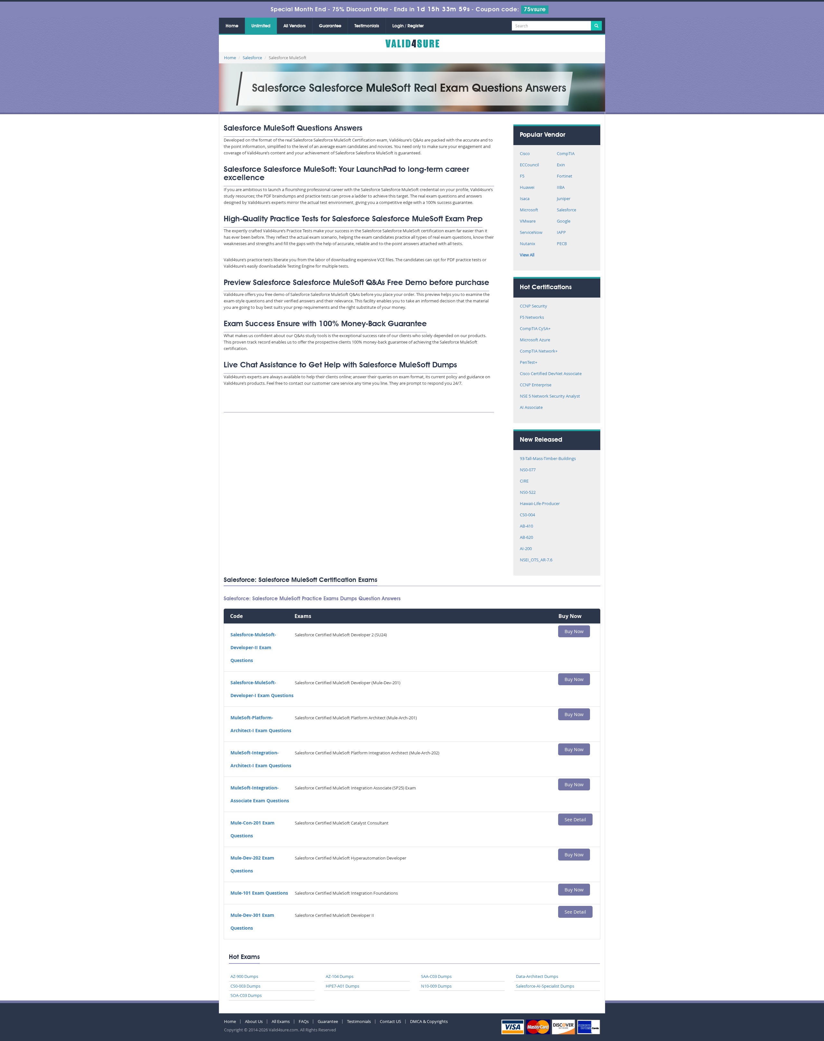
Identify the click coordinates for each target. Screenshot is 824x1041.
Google (563, 221)
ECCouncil (529, 165)
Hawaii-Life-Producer (540, 504)
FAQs (304, 1021)
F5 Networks (532, 317)
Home (232, 26)
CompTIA (566, 154)
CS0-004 (527, 515)
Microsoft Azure (535, 340)
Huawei (527, 187)
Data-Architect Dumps (537, 976)
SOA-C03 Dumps (246, 995)
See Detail (575, 819)
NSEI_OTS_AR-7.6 (536, 560)
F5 (522, 176)
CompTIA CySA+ (535, 329)
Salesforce (252, 57)
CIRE (524, 481)
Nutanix (527, 244)
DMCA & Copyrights (429, 1021)
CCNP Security (533, 306)
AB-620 (526, 537)
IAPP (561, 232)
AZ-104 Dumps (339, 976)
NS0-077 (528, 470)
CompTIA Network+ (538, 351)
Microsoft (529, 210)
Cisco (525, 154)
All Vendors (295, 26)
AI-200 (526, 549)
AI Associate (531, 407)
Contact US (390, 1021)
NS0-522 (528, 492)
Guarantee (330, 26)
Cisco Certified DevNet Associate (551, 374)
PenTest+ (528, 362)
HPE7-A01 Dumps (342, 986)
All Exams (281, 1021)
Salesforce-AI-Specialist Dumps (545, 986)
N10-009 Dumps (436, 986)
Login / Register (408, 26)
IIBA (561, 187)
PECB (562, 244)
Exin (561, 165)
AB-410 (526, 526)
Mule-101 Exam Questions (259, 893)
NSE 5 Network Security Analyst (550, 396)
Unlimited (260, 26)
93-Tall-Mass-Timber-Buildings (548, 458)
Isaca (524, 199)
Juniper (563, 199)
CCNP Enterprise (535, 385)
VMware (528, 221)
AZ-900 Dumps (244, 976)
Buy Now (574, 631)
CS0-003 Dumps (245, 986)
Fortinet (564, 176)
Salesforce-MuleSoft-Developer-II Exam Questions (253, 647)
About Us (254, 1021)
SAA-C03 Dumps (436, 976)
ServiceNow (531, 232)
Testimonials (366, 26)
